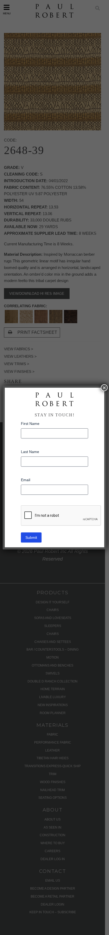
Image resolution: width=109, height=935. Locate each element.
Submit (31, 537)
